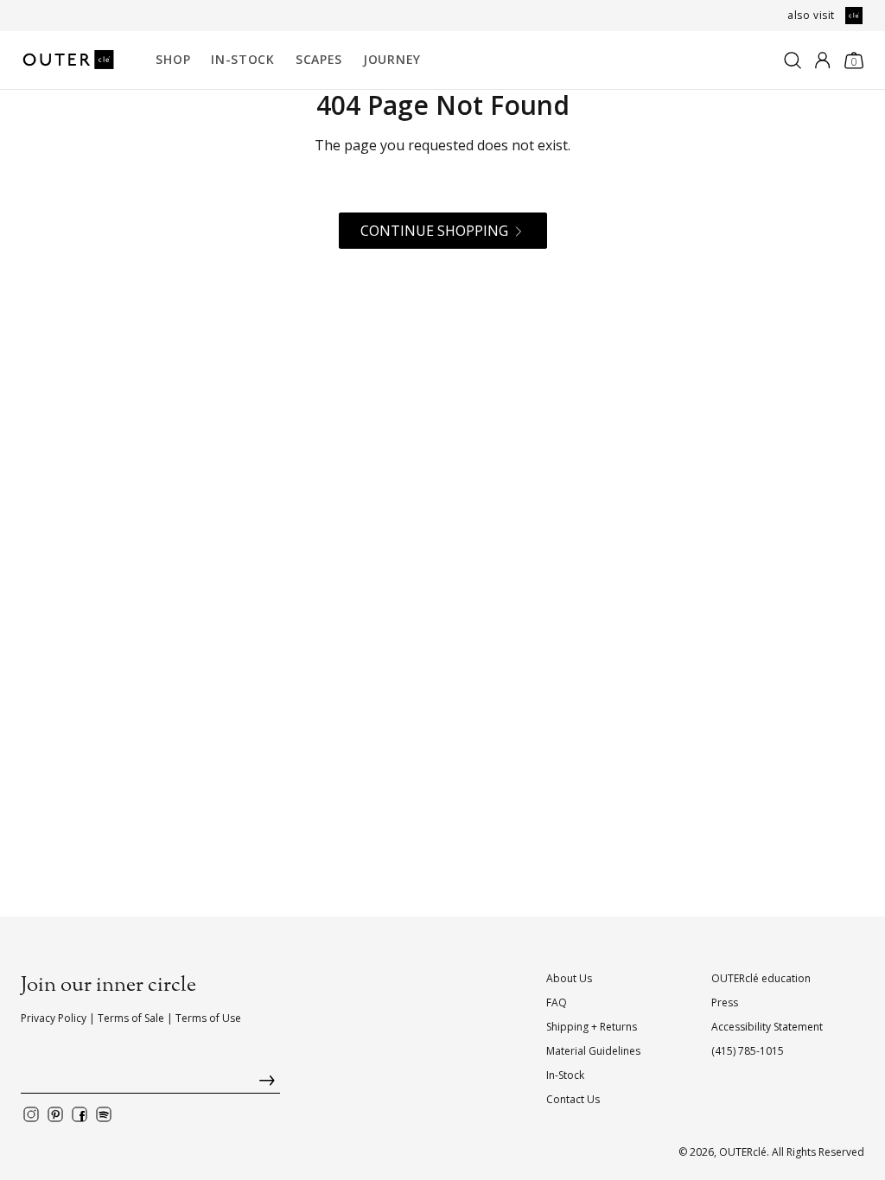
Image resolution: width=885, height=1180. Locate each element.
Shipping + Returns (591, 1026)
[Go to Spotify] (103, 1114)
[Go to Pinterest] (55, 1114)
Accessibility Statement (767, 1026)
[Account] (822, 60)
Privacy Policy (53, 1018)
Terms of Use (208, 1018)
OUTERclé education (761, 978)
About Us (569, 978)
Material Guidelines (593, 1051)
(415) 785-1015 (747, 1051)
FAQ (556, 1002)
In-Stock (243, 59)
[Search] (792, 60)
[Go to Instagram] (31, 1114)
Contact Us (573, 1099)
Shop (173, 59)
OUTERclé (743, 1152)
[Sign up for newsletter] (150, 1084)
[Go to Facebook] (79, 1114)
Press (724, 1002)
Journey (392, 59)
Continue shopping (434, 230)
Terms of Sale (131, 1018)
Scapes (319, 59)
